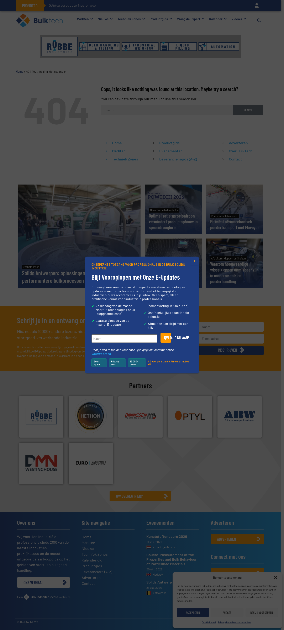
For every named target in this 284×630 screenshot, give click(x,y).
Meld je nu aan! (167, 337)
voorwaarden (101, 354)
